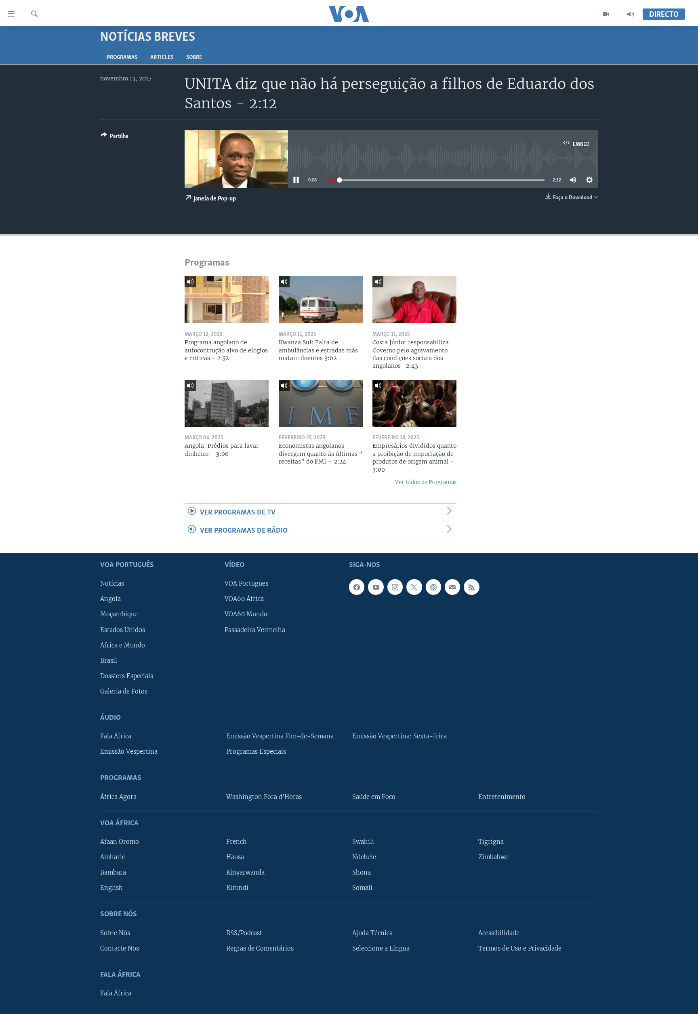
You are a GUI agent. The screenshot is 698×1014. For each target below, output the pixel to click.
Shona (361, 872)
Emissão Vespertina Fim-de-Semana (280, 736)
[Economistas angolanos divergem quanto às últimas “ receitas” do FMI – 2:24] (321, 403)
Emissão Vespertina (129, 751)
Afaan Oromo (119, 841)
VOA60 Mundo (246, 614)
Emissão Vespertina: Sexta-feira (399, 736)
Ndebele (364, 857)
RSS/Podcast (244, 933)
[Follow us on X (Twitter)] (414, 587)
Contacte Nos (119, 948)
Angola (110, 599)
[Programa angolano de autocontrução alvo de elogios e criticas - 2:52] (227, 299)
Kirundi (237, 888)
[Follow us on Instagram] (395, 587)
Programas (122, 58)
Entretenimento (502, 797)
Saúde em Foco (373, 797)
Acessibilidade (498, 933)
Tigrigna (491, 841)
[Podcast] (433, 587)
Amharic (112, 857)
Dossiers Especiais (126, 676)
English (111, 888)
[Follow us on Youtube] (375, 587)
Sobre (194, 58)
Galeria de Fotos (123, 691)
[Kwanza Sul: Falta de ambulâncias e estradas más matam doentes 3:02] (321, 299)
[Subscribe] (452, 587)
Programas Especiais (256, 751)
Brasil (108, 660)
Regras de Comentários (260, 948)
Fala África (115, 736)
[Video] (606, 14)
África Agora (118, 797)
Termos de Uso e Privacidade (519, 948)
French (236, 841)
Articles (161, 58)
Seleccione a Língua (381, 948)
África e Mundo (122, 645)
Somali (362, 888)
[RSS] (471, 587)
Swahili (363, 841)
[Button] (114, 137)
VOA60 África (244, 599)
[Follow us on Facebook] (356, 587)
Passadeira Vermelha (255, 630)
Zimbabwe (493, 857)
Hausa (235, 857)
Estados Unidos (122, 630)
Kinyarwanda (245, 872)
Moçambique (119, 614)
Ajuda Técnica (372, 933)
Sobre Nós (115, 933)
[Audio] (630, 14)
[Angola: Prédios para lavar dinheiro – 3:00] (227, 403)
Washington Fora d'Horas (264, 797)
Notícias (112, 584)
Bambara (113, 872)
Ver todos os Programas (425, 482)
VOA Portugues (246, 584)
